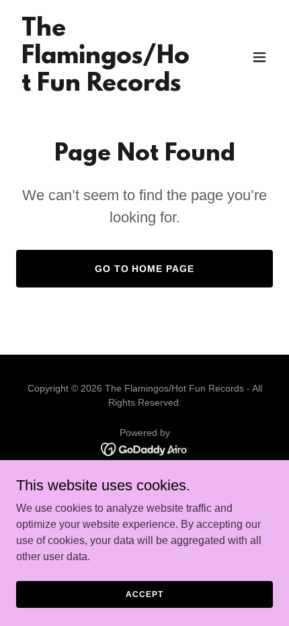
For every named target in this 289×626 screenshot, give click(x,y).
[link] (106, 87)
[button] (259, 57)
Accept (144, 593)
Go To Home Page (145, 268)
